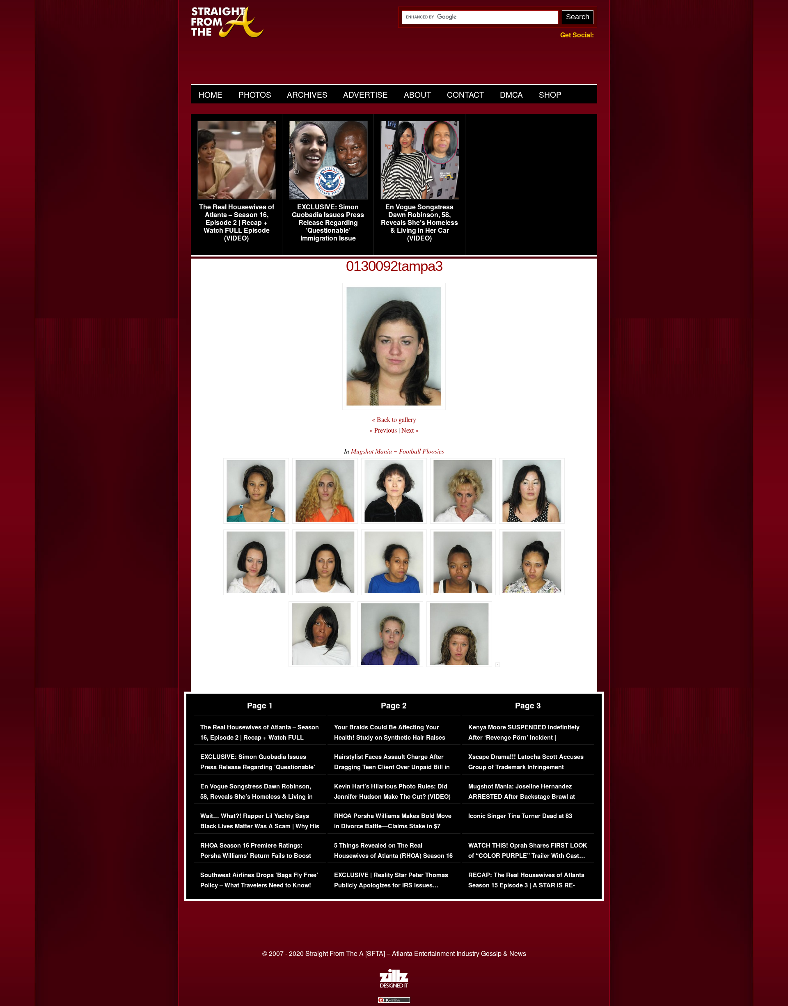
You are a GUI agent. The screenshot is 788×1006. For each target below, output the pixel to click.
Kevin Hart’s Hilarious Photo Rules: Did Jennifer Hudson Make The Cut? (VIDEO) (392, 791)
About (417, 94)
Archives (307, 94)
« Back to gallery (394, 419)
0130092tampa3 (394, 266)
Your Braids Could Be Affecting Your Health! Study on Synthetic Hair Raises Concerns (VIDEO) (389, 737)
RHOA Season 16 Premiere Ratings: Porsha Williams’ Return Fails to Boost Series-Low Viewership (255, 856)
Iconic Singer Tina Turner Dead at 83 (520, 815)
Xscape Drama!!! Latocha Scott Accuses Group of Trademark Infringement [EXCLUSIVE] (526, 767)
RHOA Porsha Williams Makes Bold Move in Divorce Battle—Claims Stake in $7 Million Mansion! (392, 826)
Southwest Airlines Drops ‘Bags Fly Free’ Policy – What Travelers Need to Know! (259, 880)
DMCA (511, 94)
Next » (410, 430)
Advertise (365, 94)
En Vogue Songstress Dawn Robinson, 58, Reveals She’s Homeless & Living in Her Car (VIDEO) (419, 222)
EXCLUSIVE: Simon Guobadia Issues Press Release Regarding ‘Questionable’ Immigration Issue (328, 222)
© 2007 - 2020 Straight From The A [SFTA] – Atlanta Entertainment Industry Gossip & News (394, 953)
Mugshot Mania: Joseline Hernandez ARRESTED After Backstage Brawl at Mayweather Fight (521, 796)
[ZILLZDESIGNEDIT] (394, 985)
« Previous (383, 430)
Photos (254, 94)
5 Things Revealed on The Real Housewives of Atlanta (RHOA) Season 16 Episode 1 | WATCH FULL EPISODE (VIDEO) (393, 861)
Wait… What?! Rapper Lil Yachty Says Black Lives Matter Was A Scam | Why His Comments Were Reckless (259, 826)
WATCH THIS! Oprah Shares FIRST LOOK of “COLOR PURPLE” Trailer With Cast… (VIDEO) (527, 856)
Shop (550, 94)
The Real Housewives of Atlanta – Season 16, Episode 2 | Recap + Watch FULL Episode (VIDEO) (236, 222)
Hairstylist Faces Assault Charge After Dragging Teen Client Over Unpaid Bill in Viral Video (392, 767)
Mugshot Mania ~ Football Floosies (397, 451)
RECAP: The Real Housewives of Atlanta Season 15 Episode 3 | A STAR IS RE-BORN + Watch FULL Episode (526, 885)
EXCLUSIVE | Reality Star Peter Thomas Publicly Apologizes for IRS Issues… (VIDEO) (391, 885)
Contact (465, 94)
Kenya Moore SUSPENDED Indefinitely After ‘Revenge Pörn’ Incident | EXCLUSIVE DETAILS (524, 737)
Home (210, 94)
